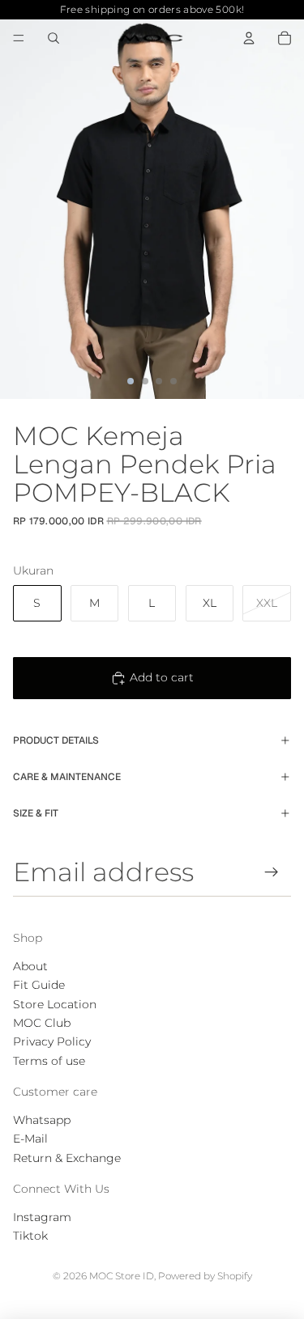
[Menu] (18, 38)
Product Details (56, 740)
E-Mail (30, 1138)
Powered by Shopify (205, 1276)
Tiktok (30, 1235)
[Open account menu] (249, 38)
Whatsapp (42, 1120)
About (30, 966)
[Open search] (53, 38)
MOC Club (42, 1023)
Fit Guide (39, 985)
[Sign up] (272, 872)
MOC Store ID (121, 1276)
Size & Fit (35, 813)
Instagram (42, 1217)
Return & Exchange (67, 1158)
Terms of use (49, 1061)
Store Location (54, 1004)
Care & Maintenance (67, 776)
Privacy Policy (52, 1041)
